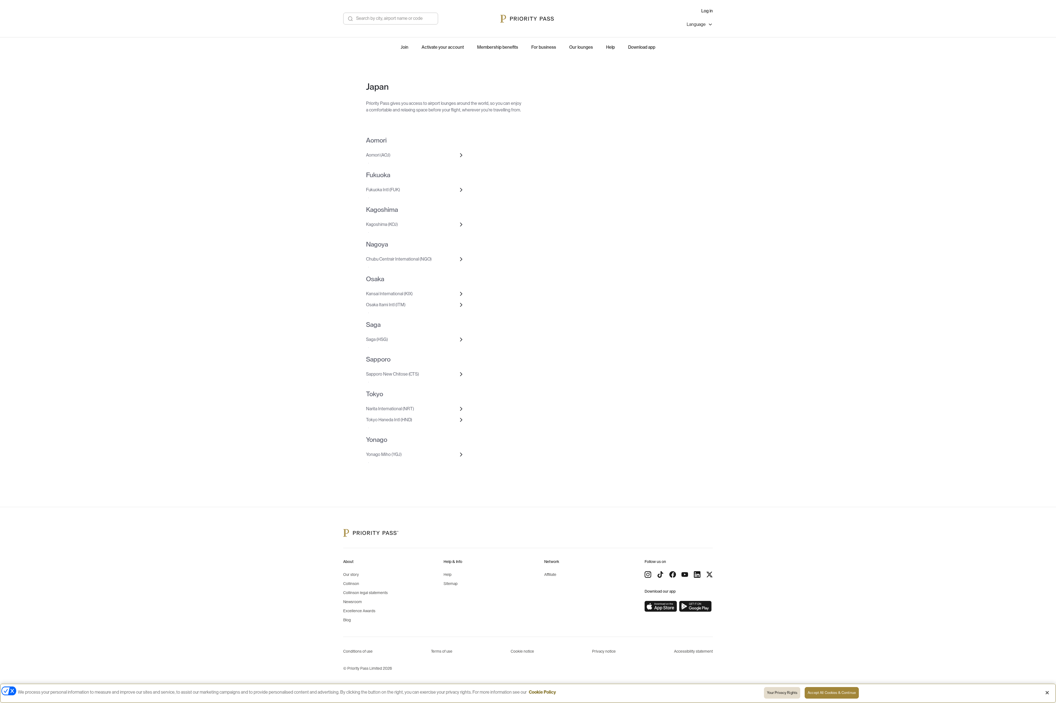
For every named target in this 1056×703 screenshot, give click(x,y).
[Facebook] (672, 574)
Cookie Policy (542, 692)
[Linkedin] (697, 574)
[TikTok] (660, 574)
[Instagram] (648, 574)
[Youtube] (684, 574)
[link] (661, 606)
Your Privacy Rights (782, 692)
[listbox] (700, 25)
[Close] (1047, 692)
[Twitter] (709, 574)
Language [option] (696, 24)
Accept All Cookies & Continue (832, 692)
